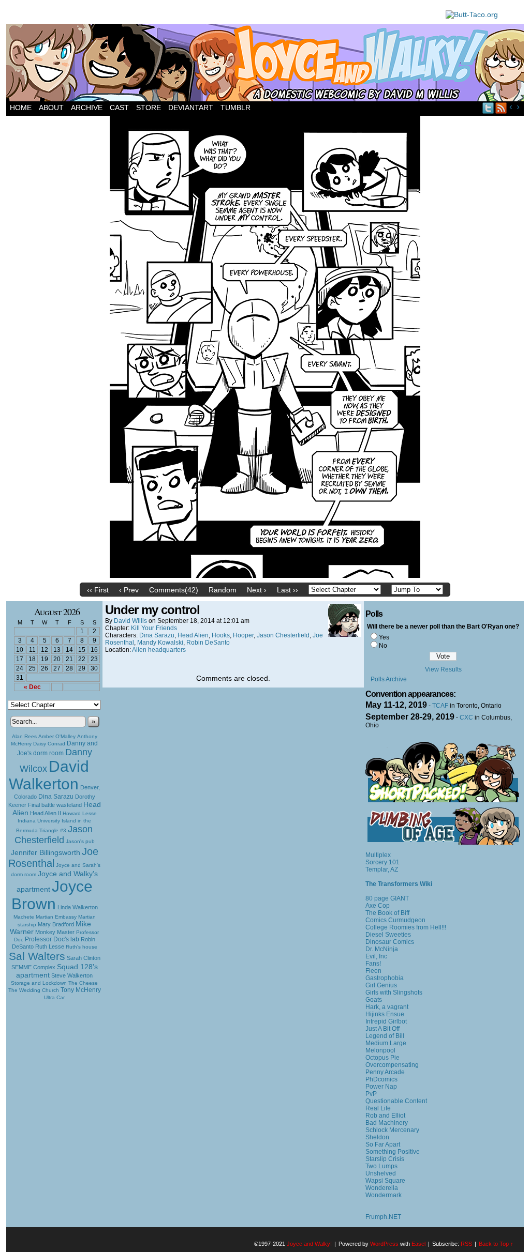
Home (21, 107)
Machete (23, 917)
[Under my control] (265, 575)
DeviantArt (190, 107)
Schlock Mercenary (392, 1130)
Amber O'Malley (57, 736)
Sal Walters (37, 956)
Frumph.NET (383, 1216)
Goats (373, 999)
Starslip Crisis (384, 1159)
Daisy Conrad (49, 743)
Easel (418, 1244)
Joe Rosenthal (53, 857)
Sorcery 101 (382, 862)
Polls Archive (389, 679)
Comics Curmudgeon (395, 920)
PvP (371, 1093)
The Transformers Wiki (398, 884)
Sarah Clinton (83, 958)
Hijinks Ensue (384, 1014)
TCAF (440, 705)
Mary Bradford (56, 924)
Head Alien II (45, 813)
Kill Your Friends (154, 628)
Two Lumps (381, 1166)
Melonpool (380, 1050)
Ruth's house (81, 947)
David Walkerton (49, 775)
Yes (384, 637)
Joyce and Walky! (266, 64)
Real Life (378, 1108)
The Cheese (83, 983)
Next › (257, 590)
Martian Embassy (56, 917)
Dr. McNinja (381, 949)
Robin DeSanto (208, 642)
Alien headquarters (159, 649)
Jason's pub (80, 841)
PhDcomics (381, 1079)
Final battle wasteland (55, 805)
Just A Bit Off (382, 1028)
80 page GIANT (387, 898)
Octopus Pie (382, 1057)
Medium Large (385, 1043)
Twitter (488, 107)
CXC (466, 717)
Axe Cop (377, 905)
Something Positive (392, 1151)
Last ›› (287, 590)
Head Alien (193, 635)
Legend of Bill (384, 1036)
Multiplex (378, 855)
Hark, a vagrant (386, 1007)
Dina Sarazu (55, 796)
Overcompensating (392, 1064)
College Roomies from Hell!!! (405, 927)
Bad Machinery (386, 1122)
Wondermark (383, 1195)
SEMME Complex (33, 967)
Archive (86, 107)
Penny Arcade (385, 1072)
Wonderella (381, 1188)
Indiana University (39, 820)
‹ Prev (129, 590)
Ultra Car (54, 997)
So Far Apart (382, 1144)
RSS (501, 107)
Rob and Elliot (385, 1115)
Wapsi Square (385, 1180)
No (383, 645)
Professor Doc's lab (52, 939)
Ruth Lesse (49, 946)
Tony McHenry (81, 990)
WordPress (384, 1244)
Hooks (221, 635)
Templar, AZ (381, 869)
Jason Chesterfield (53, 834)
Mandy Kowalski (160, 642)
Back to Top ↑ (496, 1244)
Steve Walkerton (72, 975)
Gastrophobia (384, 978)
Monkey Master (55, 932)
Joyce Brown (52, 895)
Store (148, 107)
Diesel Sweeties (388, 934)
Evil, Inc (376, 956)
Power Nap (381, 1086)
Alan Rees (24, 736)
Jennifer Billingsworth (45, 853)
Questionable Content (396, 1101)
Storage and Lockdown (39, 983)
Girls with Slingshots (393, 992)
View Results (443, 669)
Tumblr (235, 107)
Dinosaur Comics (389, 941)
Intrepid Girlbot (386, 1021)
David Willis (130, 620)
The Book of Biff (387, 913)
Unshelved (380, 1173)
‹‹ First (98, 590)
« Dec (32, 687)
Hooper (243, 635)
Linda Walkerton (77, 907)
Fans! (373, 963)
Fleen (373, 970)
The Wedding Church (33, 990)
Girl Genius (381, 985)
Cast (119, 107)
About (51, 107)
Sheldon (377, 1137)
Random (223, 590)
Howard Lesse (80, 813)
